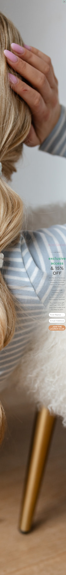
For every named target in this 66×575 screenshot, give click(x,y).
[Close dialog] (64, 1)
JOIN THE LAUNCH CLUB (57, 328)
